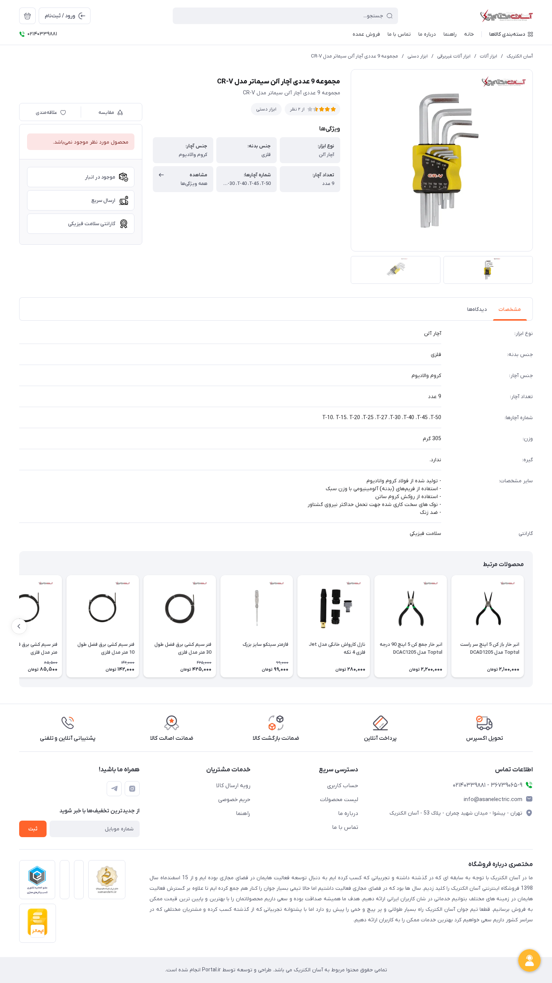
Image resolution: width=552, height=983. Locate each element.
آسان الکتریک (520, 56)
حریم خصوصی (234, 799)
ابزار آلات (488, 56)
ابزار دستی (417, 56)
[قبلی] (532, 626)
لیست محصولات (339, 799)
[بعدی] (19, 626)
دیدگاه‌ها (477, 309)
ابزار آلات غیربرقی (454, 56)
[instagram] (132, 788)
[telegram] (114, 788)
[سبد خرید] (27, 16)
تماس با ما (345, 827)
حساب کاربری (342, 785)
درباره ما (348, 813)
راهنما (243, 813)
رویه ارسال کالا (233, 785)
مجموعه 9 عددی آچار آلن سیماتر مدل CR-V (354, 56)
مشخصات (510, 309)
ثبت (33, 829)
